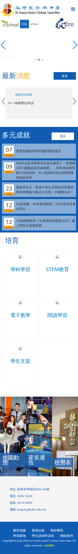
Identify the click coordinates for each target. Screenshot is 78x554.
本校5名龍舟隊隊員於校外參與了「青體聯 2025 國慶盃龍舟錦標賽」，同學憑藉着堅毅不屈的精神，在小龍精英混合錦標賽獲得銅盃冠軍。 (40, 170)
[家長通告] (39, 475)
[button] (75, 45)
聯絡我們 (66, 535)
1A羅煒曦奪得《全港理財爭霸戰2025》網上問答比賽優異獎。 (40, 223)
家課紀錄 (38, 530)
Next (74, 101)
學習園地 (19, 535)
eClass (34, 24)
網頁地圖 (19, 530)
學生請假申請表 (43, 535)
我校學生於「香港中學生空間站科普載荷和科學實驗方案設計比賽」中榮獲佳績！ (40, 189)
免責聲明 (49, 545)
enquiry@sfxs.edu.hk (31, 509)
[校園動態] (13, 475)
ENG (24, 24)
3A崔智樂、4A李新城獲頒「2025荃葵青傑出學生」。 (41, 206)
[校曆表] (65, 475)
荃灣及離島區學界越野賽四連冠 (33, 151)
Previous (3, 101)
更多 (65, 75)
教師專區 (57, 530)
